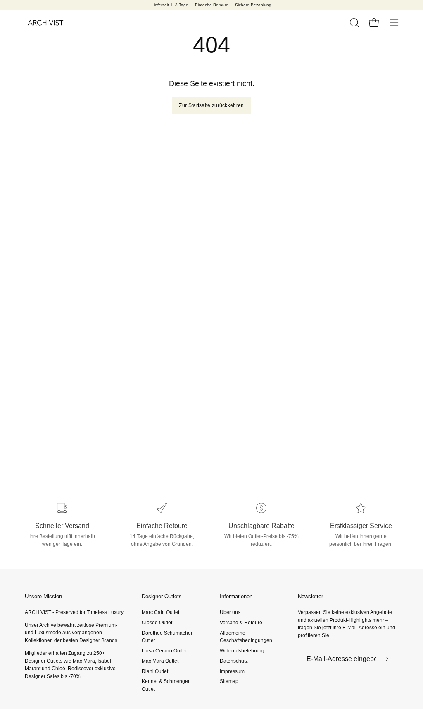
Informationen (236, 596)
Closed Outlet (157, 623)
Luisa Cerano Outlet (164, 651)
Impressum (232, 671)
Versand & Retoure (241, 623)
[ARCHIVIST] (45, 23)
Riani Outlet (155, 671)
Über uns (230, 612)
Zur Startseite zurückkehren (211, 105)
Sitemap (229, 681)
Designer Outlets (162, 596)
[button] (353, 23)
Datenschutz (234, 661)
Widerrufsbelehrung (242, 651)
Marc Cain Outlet (160, 612)
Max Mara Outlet (160, 661)
